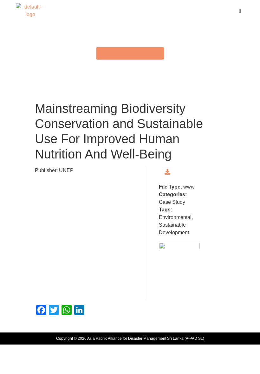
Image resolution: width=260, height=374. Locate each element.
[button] (130, 10)
